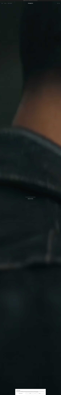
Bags (2, 3)
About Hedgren (10, 3)
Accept (30, 393)
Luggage (5, 3)
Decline (39, 393)
